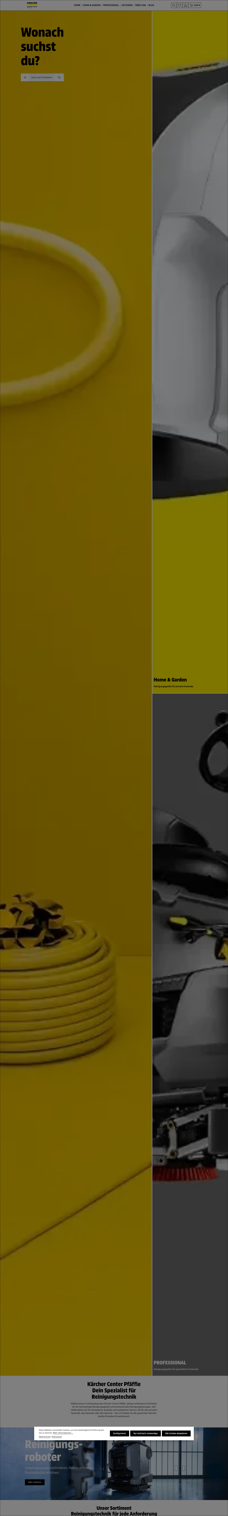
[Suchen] (173, 5)
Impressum (57, 1437)
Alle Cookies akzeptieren (176, 1433)
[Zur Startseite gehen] (32, 5)
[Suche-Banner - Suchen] (59, 77)
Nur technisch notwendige (146, 1433)
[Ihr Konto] (185, 5)
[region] (114, 1463)
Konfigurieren (119, 1433)
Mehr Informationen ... (63, 1433)
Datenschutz (44, 1437)
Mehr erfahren (34, 1482)
